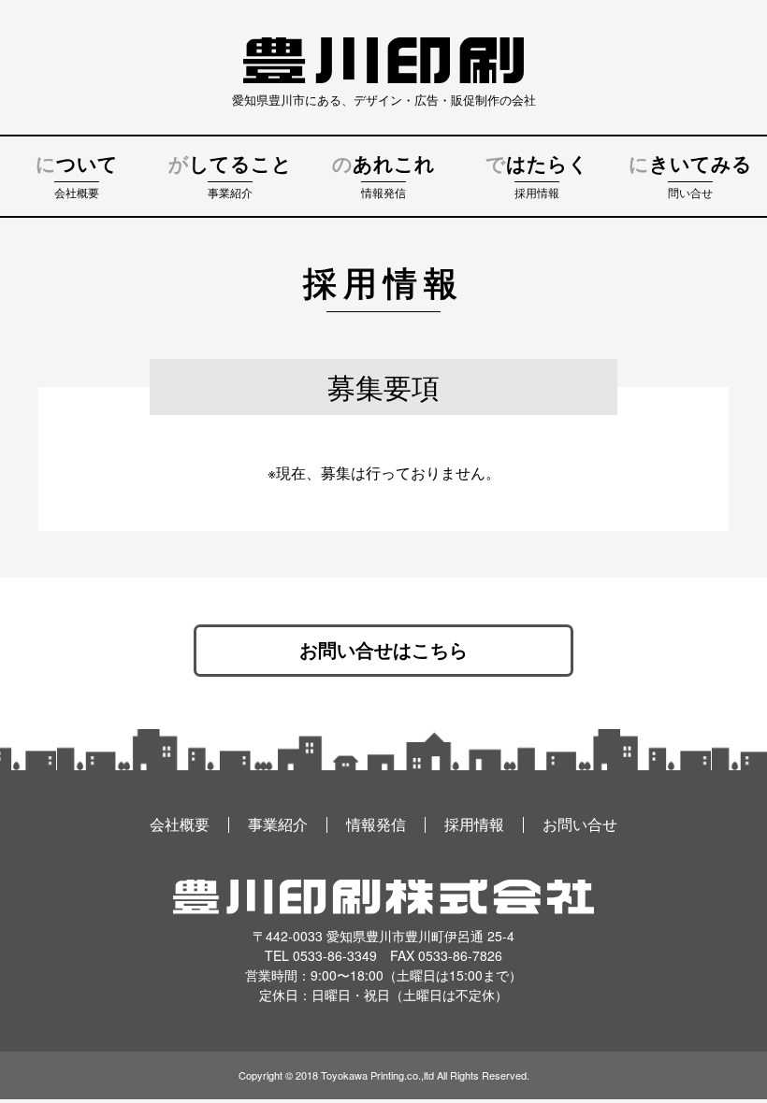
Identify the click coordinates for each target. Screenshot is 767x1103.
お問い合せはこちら (383, 650)
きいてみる (690, 177)
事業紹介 (278, 825)
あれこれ (383, 177)
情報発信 (376, 825)
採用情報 (474, 825)
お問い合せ (580, 825)
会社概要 (180, 825)
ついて (77, 177)
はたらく (536, 177)
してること (230, 177)
